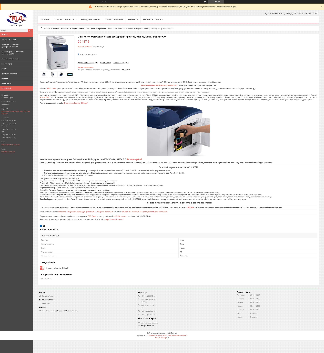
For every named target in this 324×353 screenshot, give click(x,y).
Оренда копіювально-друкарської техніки (10, 45)
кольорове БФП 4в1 (169, 85)
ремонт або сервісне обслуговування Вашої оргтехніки (145, 212)
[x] (44, 226)
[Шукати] (30, 30)
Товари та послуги (9, 39)
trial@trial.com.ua (8, 152)
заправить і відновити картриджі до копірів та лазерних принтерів (86, 212)
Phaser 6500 (45, 97)
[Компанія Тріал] (16, 18)
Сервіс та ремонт (114, 20)
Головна (44, 20)
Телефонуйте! (134, 159)
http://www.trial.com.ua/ (11, 145)
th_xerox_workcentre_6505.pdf (75, 103)
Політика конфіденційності (178, 335)
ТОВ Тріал (92, 216)
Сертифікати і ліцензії (10, 59)
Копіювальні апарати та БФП (73, 28)
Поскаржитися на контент (157, 335)
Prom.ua (174, 333)
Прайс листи (6, 83)
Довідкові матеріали (10, 73)
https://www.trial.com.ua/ (114, 219)
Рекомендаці (7, 64)
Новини (5, 78)
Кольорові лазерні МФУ (96, 28)
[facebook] (41, 226)
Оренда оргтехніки (90, 20)
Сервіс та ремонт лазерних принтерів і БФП (13, 52)
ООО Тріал (52, 89)
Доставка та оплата (153, 20)
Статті (4, 69)
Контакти (133, 20)
